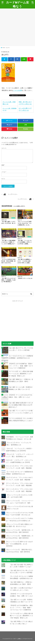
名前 (3, 165)
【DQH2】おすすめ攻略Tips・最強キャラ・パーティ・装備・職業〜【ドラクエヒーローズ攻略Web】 (21, 366)
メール (3, 172)
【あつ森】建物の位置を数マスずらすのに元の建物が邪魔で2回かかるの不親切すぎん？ (21, 405)
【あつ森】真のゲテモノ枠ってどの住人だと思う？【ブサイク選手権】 (21, 349)
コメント (3, 148)
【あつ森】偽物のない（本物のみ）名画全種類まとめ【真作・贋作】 (21, 380)
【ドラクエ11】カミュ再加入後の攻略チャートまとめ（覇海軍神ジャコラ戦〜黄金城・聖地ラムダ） (21, 374)
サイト (3, 178)
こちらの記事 (17, 90)
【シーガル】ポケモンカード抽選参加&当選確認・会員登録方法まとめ (21, 357)
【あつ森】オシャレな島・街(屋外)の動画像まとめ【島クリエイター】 (20, 388)
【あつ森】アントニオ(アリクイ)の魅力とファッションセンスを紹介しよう (21, 412)
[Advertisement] (17, 27)
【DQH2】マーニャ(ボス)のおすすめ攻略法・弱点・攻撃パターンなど (20, 396)
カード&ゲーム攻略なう (17, 4)
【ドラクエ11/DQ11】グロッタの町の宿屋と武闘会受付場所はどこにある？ (21, 419)
